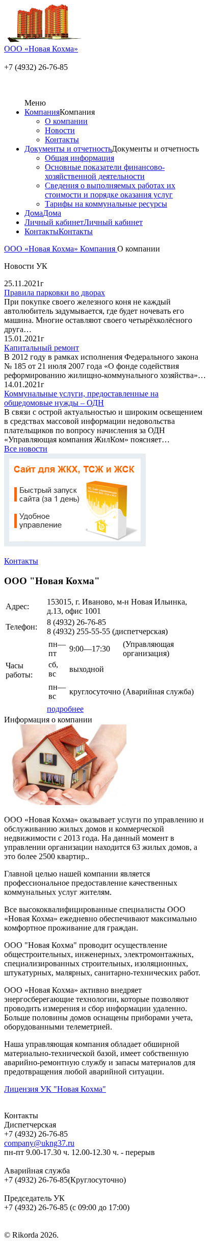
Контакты (62, 139)
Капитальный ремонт (41, 347)
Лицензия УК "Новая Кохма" (55, 1089)
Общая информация (79, 158)
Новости (60, 130)
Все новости (25, 448)
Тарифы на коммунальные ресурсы (106, 203)
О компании (66, 121)
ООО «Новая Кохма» (42, 248)
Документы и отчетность (68, 148)
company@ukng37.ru (39, 1143)
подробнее (65, 709)
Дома (33, 213)
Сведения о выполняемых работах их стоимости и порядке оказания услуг (110, 190)
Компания (42, 112)
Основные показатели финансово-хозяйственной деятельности (105, 172)
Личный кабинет (54, 222)
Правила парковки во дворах (54, 292)
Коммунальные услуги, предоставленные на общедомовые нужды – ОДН (81, 398)
